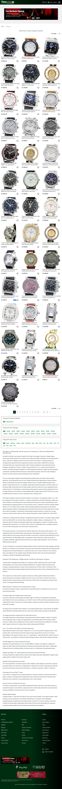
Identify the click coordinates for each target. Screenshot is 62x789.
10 (38, 412)
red (58, 443)
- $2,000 (13, 431)
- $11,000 (5, 433)
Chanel (24, 743)
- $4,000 (23, 431)
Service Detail (46, 727)
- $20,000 (54, 433)
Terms (44, 743)
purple (7, 443)
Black (51, 443)
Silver (11, 445)
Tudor (23, 732)
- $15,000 (27, 433)
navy (44, 443)
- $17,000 (38, 433)
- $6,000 (32, 431)
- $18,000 (43, 433)
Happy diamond (9, 421)
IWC (23, 725)
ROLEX (3, 719)
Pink (15, 445)
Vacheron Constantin (27, 738)
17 (47, 412)
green (33, 443)
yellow (22, 443)
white (55, 443)
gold (7, 445)
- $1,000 (8, 431)
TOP (2, 26)
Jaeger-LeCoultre (26, 727)
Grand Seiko (4, 743)
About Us (44, 738)
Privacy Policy (46, 740)
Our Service (45, 730)
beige (37, 443)
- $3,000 (18, 431)
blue (48, 443)
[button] (17, 61)
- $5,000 (28, 431)
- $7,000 (37, 431)
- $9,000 (47, 431)
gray (4, 445)
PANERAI (24, 722)
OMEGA (3, 725)
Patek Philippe (26, 730)
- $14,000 (22, 433)
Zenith (23, 735)
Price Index (45, 735)
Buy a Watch (45, 722)
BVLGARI (3, 732)
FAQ (43, 725)
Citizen (3, 738)
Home (44, 719)
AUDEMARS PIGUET (7, 722)
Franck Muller (4, 740)
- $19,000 (49, 433)
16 (44, 412)
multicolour (12, 443)
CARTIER (4, 735)
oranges (18, 443)
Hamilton (24, 719)
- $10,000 (53, 431)
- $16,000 (32, 433)
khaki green (27, 443)
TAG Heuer (25, 740)
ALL (4, 421)
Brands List (45, 732)
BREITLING (4, 730)
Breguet (3, 727)
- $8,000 (42, 431)
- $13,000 (16, 433)
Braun (40, 443)
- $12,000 (11, 433)
